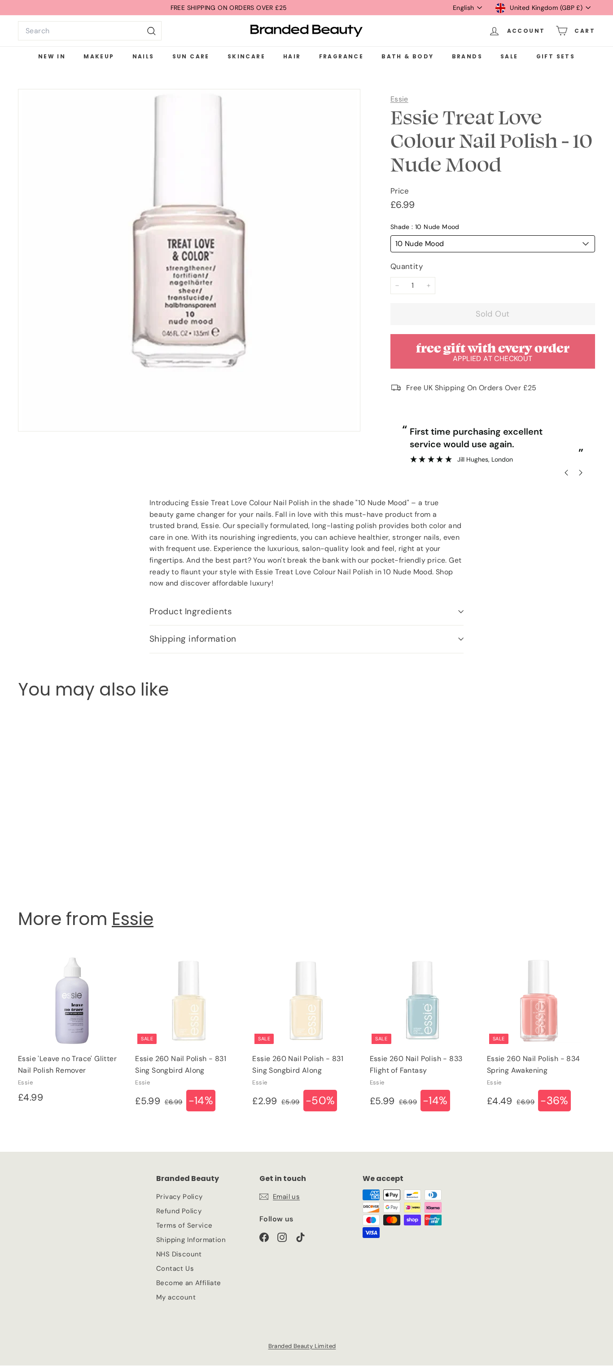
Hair (292, 56)
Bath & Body (407, 56)
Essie (399, 99)
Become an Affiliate (188, 1282)
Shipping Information (191, 1239)
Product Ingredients (190, 611)
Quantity (406, 266)
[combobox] (90, 31)
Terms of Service (184, 1225)
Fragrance (341, 56)
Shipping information (192, 638)
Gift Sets (555, 56)
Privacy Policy (179, 1196)
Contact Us (175, 1268)
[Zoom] (189, 260)
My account (176, 1297)
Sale (509, 56)
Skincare (246, 56)
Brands (467, 56)
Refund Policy (178, 1211)
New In (52, 56)
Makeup (98, 56)
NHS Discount (179, 1254)
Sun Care (191, 56)
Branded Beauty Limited (302, 1346)
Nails (143, 56)
